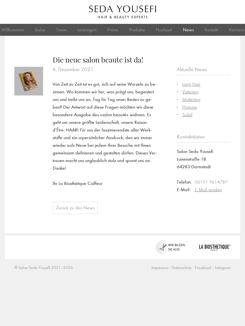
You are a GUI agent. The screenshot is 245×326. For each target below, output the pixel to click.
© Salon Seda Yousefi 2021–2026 (43, 267)
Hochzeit (164, 29)
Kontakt (211, 29)
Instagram (223, 267)
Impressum (159, 267)
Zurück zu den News (75, 207)
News (188, 29)
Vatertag (190, 92)
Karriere (236, 29)
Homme (189, 107)
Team (61, 29)
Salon (40, 29)
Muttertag (191, 99)
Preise (112, 29)
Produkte (137, 29)
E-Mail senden (208, 189)
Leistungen (86, 29)
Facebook (203, 267)
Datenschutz (182, 267)
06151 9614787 (211, 182)
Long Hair (191, 84)
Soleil (187, 114)
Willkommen (12, 29)
